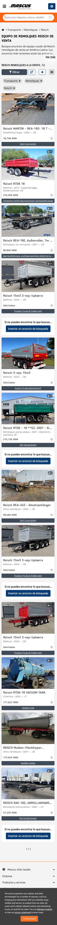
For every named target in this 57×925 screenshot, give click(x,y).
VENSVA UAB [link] (28, 707)
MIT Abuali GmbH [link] (28, 445)
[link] (28, 109)
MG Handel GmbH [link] (28, 818)
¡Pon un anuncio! (51, 6)
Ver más (50, 57)
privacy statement (23, 912)
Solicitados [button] (9, 305)
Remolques (31, 30)
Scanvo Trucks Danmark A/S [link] (28, 388)
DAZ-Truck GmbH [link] (28, 144)
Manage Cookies (44, 909)
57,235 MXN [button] (10, 813)
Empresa (7, 876)
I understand (29, 918)
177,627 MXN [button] (10, 702)
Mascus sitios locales (19, 869)
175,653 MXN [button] (10, 757)
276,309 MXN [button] (10, 195)
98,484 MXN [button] (10, 515)
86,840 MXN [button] (10, 250)
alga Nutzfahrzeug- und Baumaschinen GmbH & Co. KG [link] (28, 255)
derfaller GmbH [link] (28, 763)
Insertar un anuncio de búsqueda (28, 328)
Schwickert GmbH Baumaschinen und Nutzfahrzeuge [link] (28, 200)
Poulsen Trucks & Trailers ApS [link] (28, 311)
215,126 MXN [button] (10, 439)
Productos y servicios (13, 882)
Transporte (14, 30)
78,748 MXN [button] (10, 138)
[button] (14, 72)
